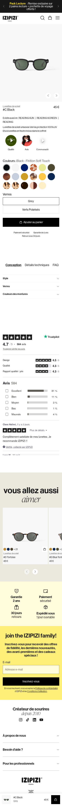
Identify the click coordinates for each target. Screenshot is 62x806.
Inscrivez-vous (31, 681)
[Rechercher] (42, 18)
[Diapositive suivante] (58, 6)
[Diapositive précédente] (4, 6)
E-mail (6, 662)
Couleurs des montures (15, 294)
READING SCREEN (47, 118)
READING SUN (26, 118)
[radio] (6, 167)
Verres (6, 286)
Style (5, 278)
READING (8, 122)
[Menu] (57, 17)
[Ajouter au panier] (44, 549)
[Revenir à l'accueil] (10, 18)
